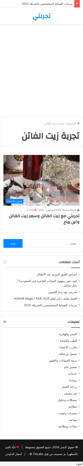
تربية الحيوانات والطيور (63, 360)
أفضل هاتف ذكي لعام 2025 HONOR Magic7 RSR (45, 298)
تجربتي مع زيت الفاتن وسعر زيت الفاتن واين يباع (44, 219)
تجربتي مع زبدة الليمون (62, 292)
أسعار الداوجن (13, 454)
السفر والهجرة (68, 334)
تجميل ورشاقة (68, 354)
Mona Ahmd (69, 210)
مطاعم (73, 406)
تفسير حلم (70, 367)
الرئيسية (71, 123)
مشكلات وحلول (67, 400)
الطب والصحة (68, 340)
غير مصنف (70, 393)
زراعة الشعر (69, 386)
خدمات (72, 373)
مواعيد (73, 419)
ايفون (79, 463)
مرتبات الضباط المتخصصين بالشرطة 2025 (47, 3)
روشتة (73, 380)
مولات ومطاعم (68, 426)
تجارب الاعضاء (68, 347)
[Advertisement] (41, 72)
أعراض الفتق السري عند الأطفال (57, 274)
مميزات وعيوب (67, 413)
